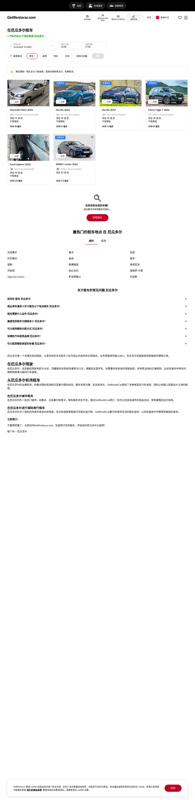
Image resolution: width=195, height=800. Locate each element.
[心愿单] (180, 17)
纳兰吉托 (73, 270)
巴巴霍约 (12, 258)
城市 (91, 240)
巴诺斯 (133, 276)
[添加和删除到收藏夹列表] (46, 83)
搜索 (98, 56)
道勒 (9, 264)
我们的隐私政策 (34, 790)
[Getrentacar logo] (21, 17)
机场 (103, 240)
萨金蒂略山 (75, 276)
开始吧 (11, 270)
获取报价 (97, 217)
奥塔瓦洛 (135, 264)
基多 (71, 252)
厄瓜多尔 (22, 431)
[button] (148, 18)
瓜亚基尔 (12, 252)
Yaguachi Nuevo (15, 276)
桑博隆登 (73, 264)
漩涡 (71, 258)
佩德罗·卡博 (136, 270)
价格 (67, 56)
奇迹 (132, 252)
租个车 (11, 431)
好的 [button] (173, 787)
